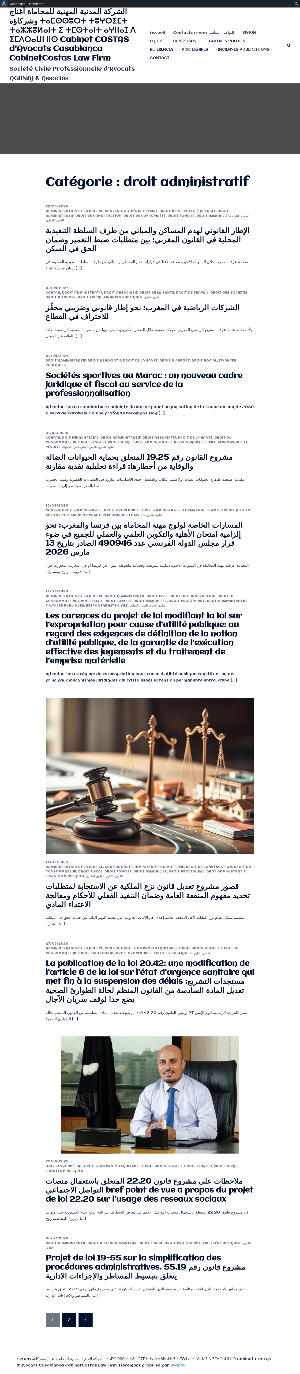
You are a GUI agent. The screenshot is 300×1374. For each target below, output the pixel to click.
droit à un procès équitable (188, 211)
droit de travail (192, 292)
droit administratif (82, 292)
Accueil (157, 33)
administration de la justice (74, 211)
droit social (204, 360)
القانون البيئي (89, 447)
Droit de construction (98, 215)
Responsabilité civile (195, 442)
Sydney (177, 1365)
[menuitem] (4, 3)
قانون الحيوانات (70, 447)
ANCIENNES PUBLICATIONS (242, 50)
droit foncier (181, 215)
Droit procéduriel (122, 510)
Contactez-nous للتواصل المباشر (203, 33)
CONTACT (159, 58)
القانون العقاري (55, 220)
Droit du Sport (61, 297)
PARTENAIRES (195, 50)
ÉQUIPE (157, 41)
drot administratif (152, 442)
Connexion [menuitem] (18, 4)
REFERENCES (161, 50)
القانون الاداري (240, 215)
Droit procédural (187, 871)
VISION (249, 33)
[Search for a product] (289, 45)
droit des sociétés (229, 292)
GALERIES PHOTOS (227, 41)
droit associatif (121, 292)
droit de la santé (156, 292)
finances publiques (123, 297)
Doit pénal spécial (139, 211)
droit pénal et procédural (104, 442)
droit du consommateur (112, 1243)
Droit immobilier (213, 215)
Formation (194, 510)
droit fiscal (90, 297)
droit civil (157, 596)
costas (112, 211)
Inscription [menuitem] (36, 4)
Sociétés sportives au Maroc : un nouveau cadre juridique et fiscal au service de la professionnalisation (144, 385)
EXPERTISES (184, 41)
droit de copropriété (145, 215)
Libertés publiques (225, 510)
